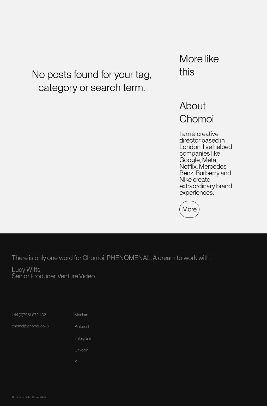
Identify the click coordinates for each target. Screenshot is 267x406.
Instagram (83, 338)
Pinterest (82, 326)
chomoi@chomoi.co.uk (30, 326)
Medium (81, 315)
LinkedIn (81, 350)
